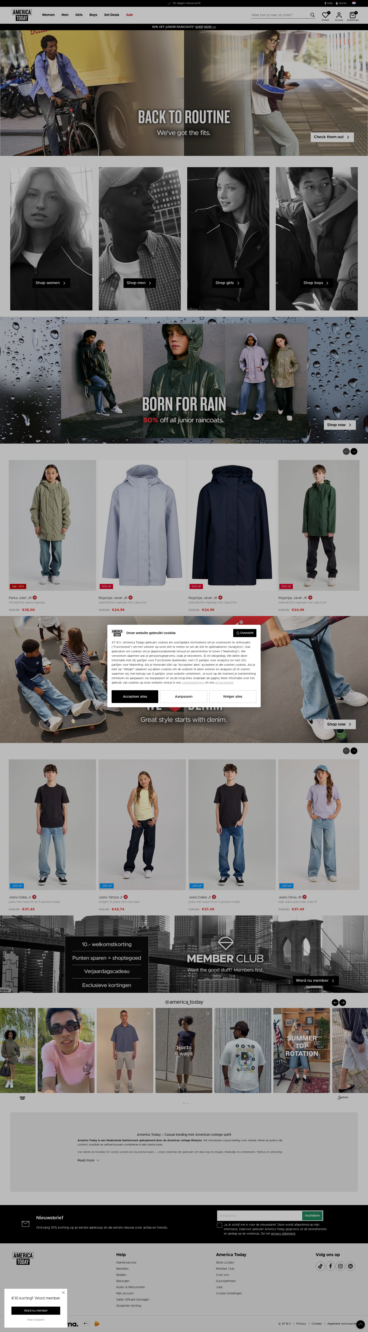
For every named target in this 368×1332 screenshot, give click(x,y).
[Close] (63, 1292)
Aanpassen (184, 696)
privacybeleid (224, 682)
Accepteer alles (135, 696)
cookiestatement (193, 682)
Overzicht (246, 633)
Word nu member (36, 1310)
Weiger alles (232, 696)
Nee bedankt (36, 1319)
